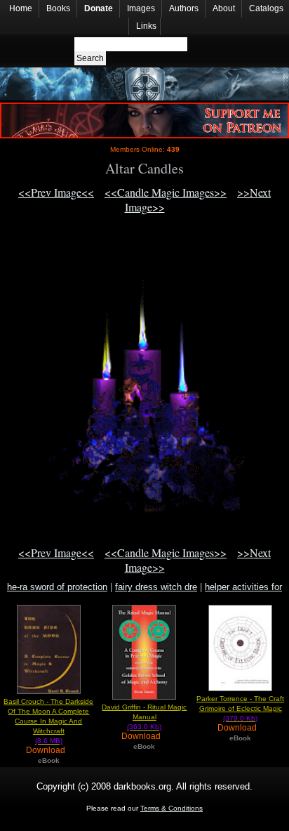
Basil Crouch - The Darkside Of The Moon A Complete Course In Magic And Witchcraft (48, 721)
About (224, 8)
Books (58, 8)
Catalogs (266, 8)
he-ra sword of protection (57, 587)
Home (20, 8)
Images (141, 8)
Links (146, 26)
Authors (184, 8)
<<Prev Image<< (56, 192)
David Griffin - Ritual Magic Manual (144, 717)
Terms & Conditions (171, 808)
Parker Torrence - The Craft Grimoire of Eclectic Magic (240, 708)
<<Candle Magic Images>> (166, 192)
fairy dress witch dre (156, 587)
